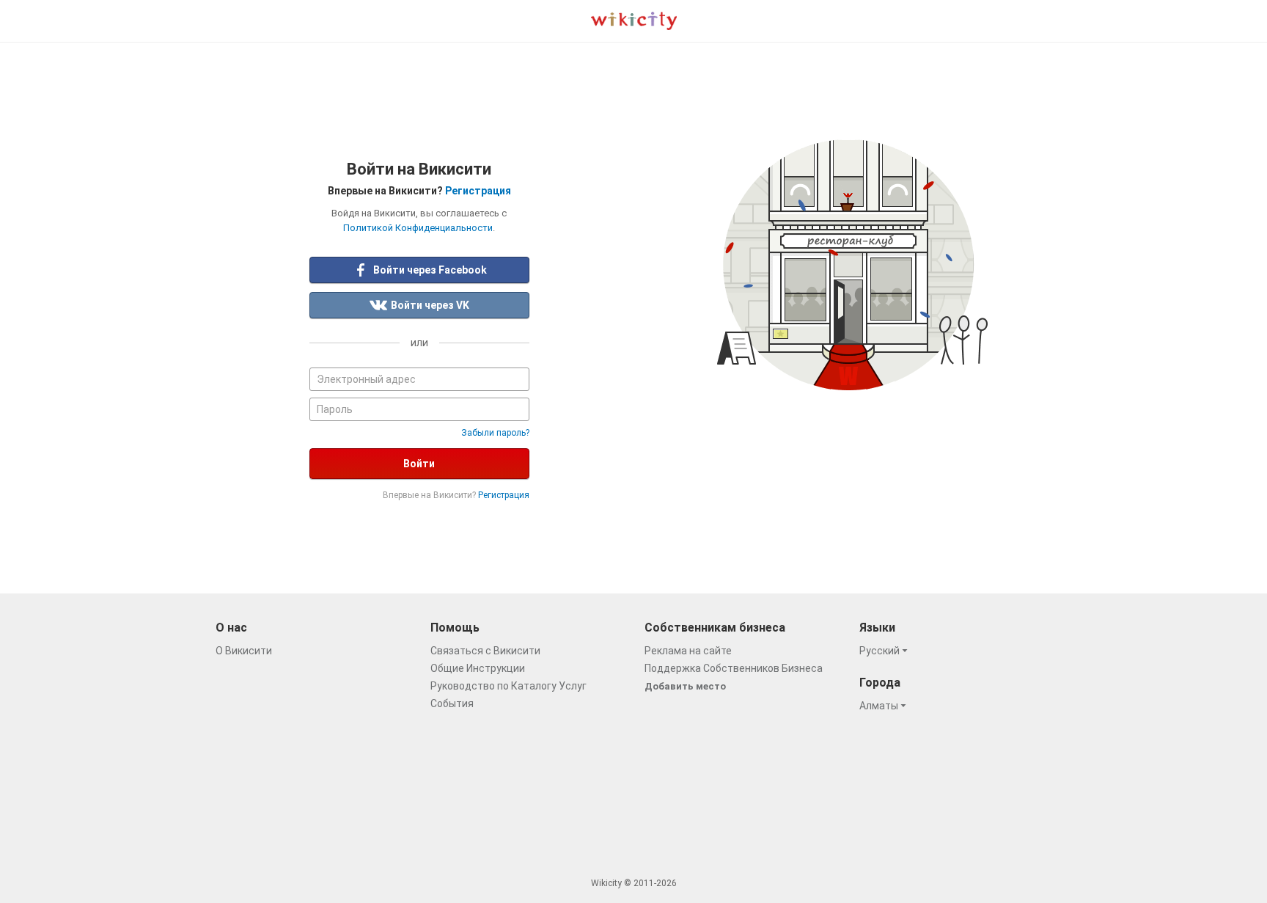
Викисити (634, 21)
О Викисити (244, 651)
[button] (885, 651)
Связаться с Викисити (485, 651)
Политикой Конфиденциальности (418, 227)
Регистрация (478, 191)
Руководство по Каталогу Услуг (508, 686)
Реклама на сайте (688, 651)
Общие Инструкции (477, 668)
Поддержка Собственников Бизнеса (733, 668)
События (452, 703)
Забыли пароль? (495, 433)
